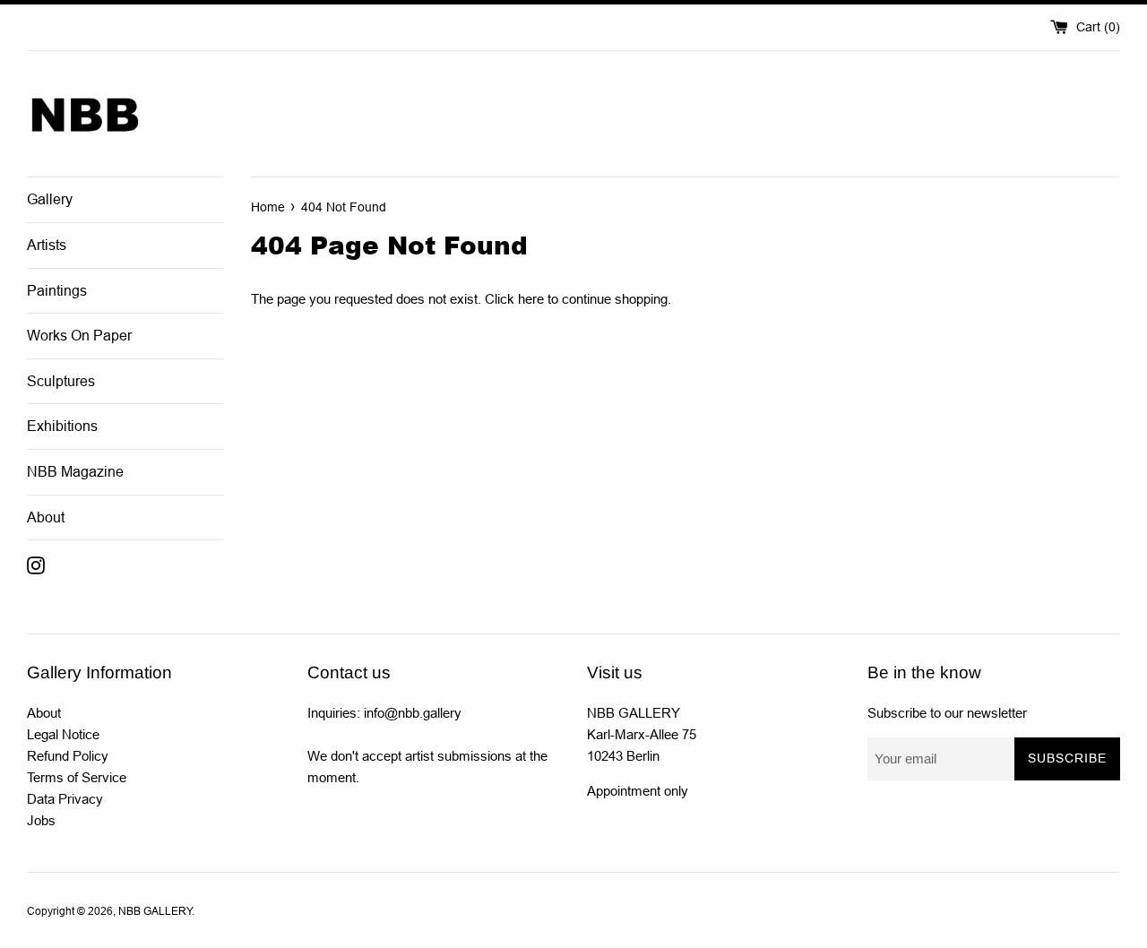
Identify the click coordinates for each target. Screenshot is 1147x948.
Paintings (57, 290)
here (531, 298)
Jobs (41, 820)
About (46, 517)
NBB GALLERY (155, 911)
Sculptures (61, 381)
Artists (46, 245)
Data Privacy (65, 798)
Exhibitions (62, 426)
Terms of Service (76, 777)
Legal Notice (63, 734)
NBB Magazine (75, 471)
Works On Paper (79, 335)
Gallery (50, 199)
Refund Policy (67, 755)
